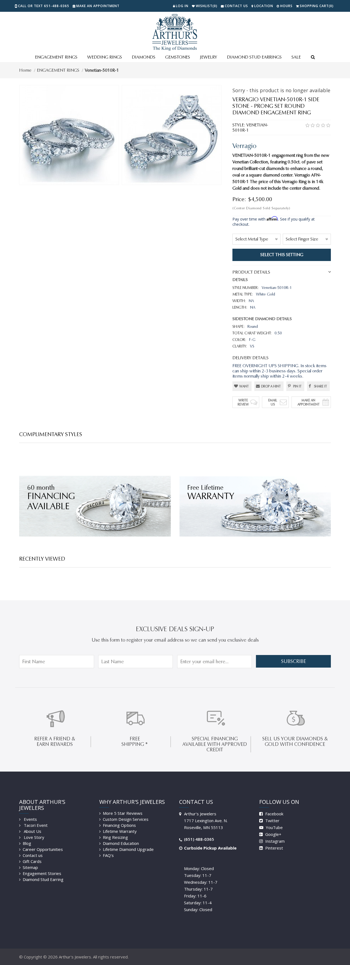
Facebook (273, 813)
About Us (32, 831)
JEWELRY (208, 57)
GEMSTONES (177, 57)
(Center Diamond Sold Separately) (261, 208)
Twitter (271, 820)
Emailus (272, 402)
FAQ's (108, 855)
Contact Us (236, 6)
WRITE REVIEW (243, 402)
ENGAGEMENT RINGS (56, 57)
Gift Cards (32, 861)
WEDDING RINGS (104, 57)
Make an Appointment (97, 6)
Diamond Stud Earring (43, 879)
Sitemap (30, 867)
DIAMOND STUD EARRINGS (254, 57)
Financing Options (119, 825)
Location (263, 6)
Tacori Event (35, 825)
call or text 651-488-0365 (43, 6)
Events (30, 819)
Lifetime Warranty (120, 831)
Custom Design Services (125, 819)
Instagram (274, 841)
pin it (297, 386)
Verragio (244, 145)
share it (320, 386)
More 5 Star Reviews (122, 813)
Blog (27, 843)
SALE (296, 57)
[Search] (313, 57)
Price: (239, 199)
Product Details (251, 272)
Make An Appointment (309, 402)
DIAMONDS (143, 57)
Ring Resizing (115, 837)
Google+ (272, 834)
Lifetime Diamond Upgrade (128, 849)
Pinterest (273, 848)
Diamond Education (121, 843)
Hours (286, 6)
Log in (182, 6)
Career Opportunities (43, 849)
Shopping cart (317, 6)
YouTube (274, 827)
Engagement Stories (42, 873)
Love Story (33, 837)
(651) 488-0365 (199, 839)
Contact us (33, 855)
